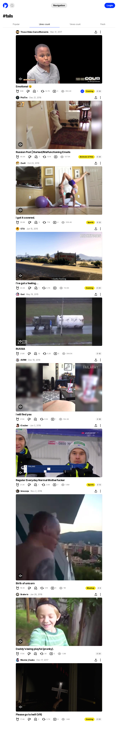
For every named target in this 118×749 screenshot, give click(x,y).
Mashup (90, 588)
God (22, 294)
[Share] (96, 32)
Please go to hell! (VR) (29, 714)
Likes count (44, 24)
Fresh (102, 24)
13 (99, 484)
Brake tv (24, 594)
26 (99, 91)
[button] (17, 91)
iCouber (24, 426)
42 (99, 353)
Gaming (89, 91)
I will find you (24, 414)
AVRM (23, 360)
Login (110, 5)
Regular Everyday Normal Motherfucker (40, 480)
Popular (16, 24)
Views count (75, 24)
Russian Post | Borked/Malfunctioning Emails (43, 152)
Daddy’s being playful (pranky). (35, 648)
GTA (22, 229)
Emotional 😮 (24, 86)
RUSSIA (20, 348)
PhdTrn (23, 98)
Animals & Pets (86, 157)
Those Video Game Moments (34, 32)
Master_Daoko (27, 660)
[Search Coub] (12, 5)
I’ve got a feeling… (27, 283)
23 (99, 222)
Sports (90, 222)
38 (99, 419)
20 (99, 288)
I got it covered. (25, 217)
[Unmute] (20, 79)
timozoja (24, 491)
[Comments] (34, 91)
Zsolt (22, 163)
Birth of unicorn (25, 583)
